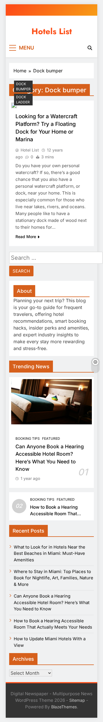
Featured (51, 438)
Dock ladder (23, 99)
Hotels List (51, 31)
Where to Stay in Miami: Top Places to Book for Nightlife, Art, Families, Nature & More (53, 578)
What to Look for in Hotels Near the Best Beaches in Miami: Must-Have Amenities (49, 554)
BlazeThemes (64, 706)
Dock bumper (23, 86)
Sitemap (77, 700)
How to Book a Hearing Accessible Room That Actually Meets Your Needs (58, 513)
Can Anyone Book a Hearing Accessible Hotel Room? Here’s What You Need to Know (52, 602)
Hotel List (30, 150)
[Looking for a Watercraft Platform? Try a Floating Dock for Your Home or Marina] (14, 105)
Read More (25, 236)
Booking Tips (27, 438)
